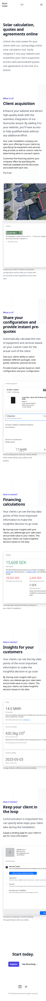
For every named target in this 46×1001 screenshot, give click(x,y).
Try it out (7, 172)
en (22, 4)
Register (13, 964)
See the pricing (30, 964)
